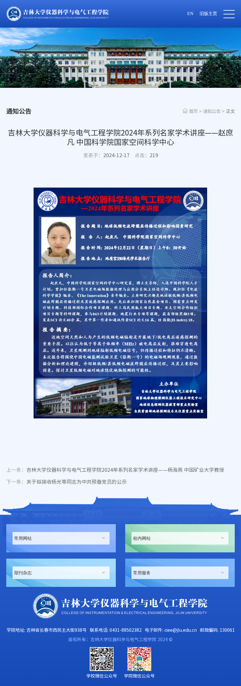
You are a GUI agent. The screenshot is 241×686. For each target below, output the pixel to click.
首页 (193, 111)
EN (190, 13)
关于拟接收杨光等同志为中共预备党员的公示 (66, 481)
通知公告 (212, 111)
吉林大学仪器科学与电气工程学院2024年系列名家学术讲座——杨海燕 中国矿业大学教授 (115, 469)
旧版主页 (208, 13)
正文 (230, 111)
